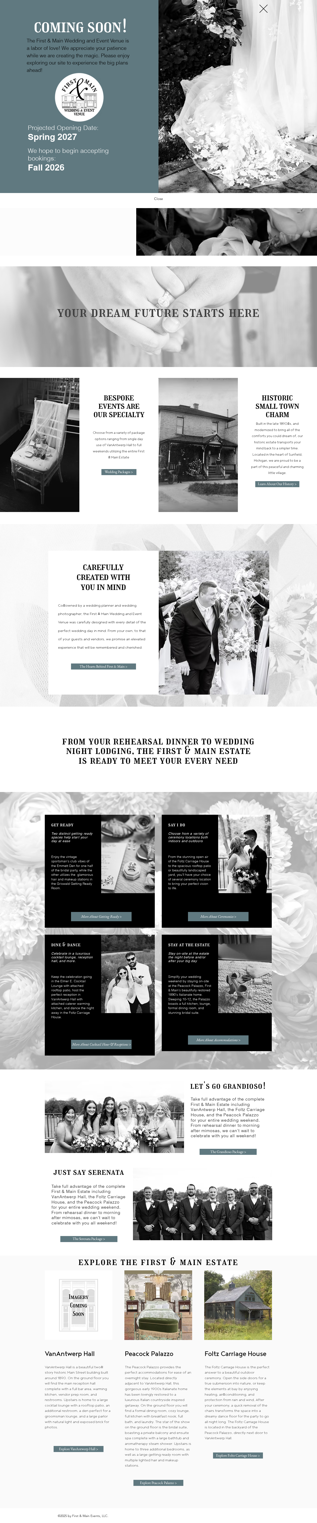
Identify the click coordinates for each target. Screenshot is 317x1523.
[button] (263, 9)
